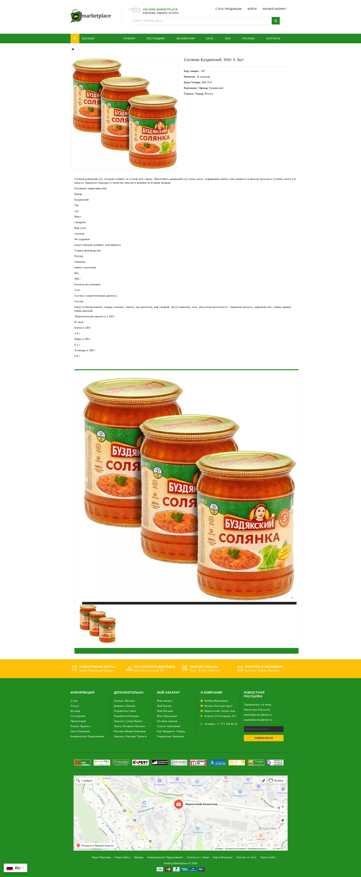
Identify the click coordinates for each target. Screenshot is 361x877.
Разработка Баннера (126, 716)
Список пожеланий (168, 726)
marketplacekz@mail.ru (258, 714)
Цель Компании (80, 731)
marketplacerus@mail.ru (258, 719)
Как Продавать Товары (171, 731)
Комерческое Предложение (87, 736)
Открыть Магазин (124, 700)
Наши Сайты (122, 857)
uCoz (253, 857)
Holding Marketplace (216, 700)
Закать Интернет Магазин (129, 726)
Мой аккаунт (164, 700)
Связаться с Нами (198, 857)
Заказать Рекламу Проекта (130, 736)
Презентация (78, 721)
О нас (74, 700)
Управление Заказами (170, 736)
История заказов (167, 721)
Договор (75, 711)
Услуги (75, 706)
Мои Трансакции (167, 716)
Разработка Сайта (125, 711)
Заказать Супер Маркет (128, 721)
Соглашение (78, 716)
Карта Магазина (222, 857)
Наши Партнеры (101, 857)
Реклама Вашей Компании (130, 731)
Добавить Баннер (124, 706)
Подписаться (264, 738)
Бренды (139, 857)
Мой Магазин (165, 711)
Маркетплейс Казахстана (219, 711)
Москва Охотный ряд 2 (218, 706)
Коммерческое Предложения (165, 857)
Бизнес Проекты (80, 726)
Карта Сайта (268, 857)
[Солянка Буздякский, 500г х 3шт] (125, 114)
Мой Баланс (164, 706)
